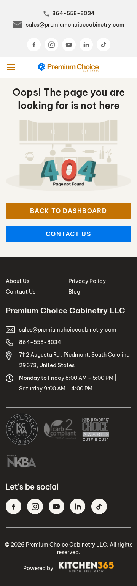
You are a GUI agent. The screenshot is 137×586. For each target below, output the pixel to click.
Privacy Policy (87, 281)
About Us (17, 281)
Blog (74, 291)
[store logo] (68, 67)
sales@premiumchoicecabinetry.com (75, 24)
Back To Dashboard (68, 211)
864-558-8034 (73, 13)
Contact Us (68, 234)
